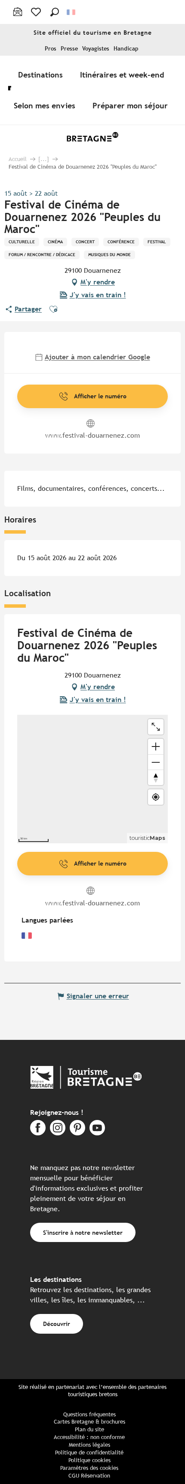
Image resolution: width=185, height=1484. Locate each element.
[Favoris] (37, 12)
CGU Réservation (89, 1475)
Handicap (126, 48)
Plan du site (89, 1429)
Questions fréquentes (89, 1414)
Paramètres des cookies (89, 1468)
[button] (54, 12)
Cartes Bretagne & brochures (89, 1421)
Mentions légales (89, 1445)
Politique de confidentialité (89, 1452)
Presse (69, 48)
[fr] (71, 12)
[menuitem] (42, 74)
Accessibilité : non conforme (89, 1437)
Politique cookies (89, 1460)
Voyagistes (95, 48)
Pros (50, 48)
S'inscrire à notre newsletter (83, 1232)
